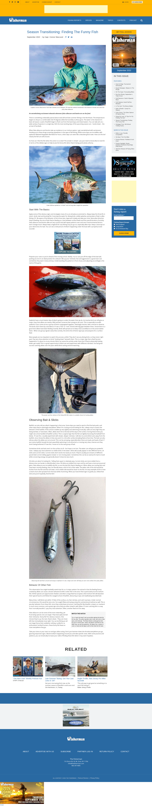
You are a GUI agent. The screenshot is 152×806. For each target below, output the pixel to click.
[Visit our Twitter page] (12, 2)
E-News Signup (47, 2)
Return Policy (106, 751)
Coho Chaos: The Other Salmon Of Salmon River (125, 113)
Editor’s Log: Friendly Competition (122, 133)
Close (2, 805)
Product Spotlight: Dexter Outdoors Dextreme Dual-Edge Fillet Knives (124, 145)
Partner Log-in (85, 751)
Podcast (133, 20)
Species (88, 20)
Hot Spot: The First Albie (122, 137)
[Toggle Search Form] (141, 20)
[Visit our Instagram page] (15, 2)
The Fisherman (18, 20)
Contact (58, 2)
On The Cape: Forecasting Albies (125, 92)
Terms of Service (83, 778)
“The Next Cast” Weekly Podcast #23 (27, 678)
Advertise (35, 2)
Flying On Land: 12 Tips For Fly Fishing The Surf (124, 117)
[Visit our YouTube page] (18, 2)
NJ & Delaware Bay (122, 228)
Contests (121, 20)
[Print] (71, 37)
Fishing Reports (74, 20)
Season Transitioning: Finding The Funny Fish (124, 121)
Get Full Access (124, 32)
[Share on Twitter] (68, 37)
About (27, 2)
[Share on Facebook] (65, 37)
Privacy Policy (94, 778)
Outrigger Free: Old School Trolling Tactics (123, 125)
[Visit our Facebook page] (9, 2)
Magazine (100, 20)
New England (120, 224)
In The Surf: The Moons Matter (124, 106)
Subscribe (66, 751)
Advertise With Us (45, 751)
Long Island (119, 226)
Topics (110, 20)
